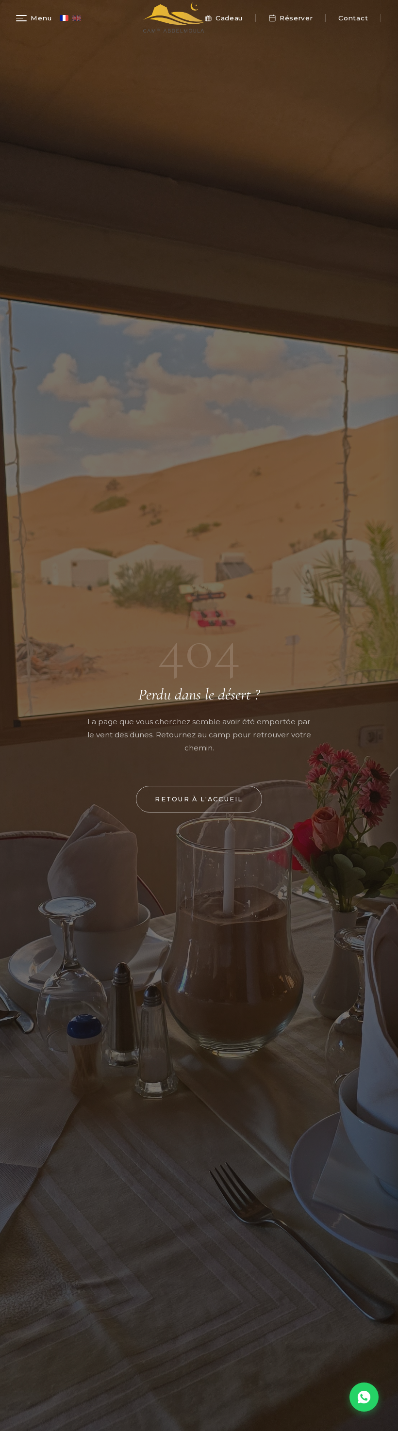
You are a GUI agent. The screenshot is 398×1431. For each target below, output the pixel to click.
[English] (76, 18)
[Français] (64, 18)
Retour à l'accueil (199, 799)
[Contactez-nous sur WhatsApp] (364, 1397)
